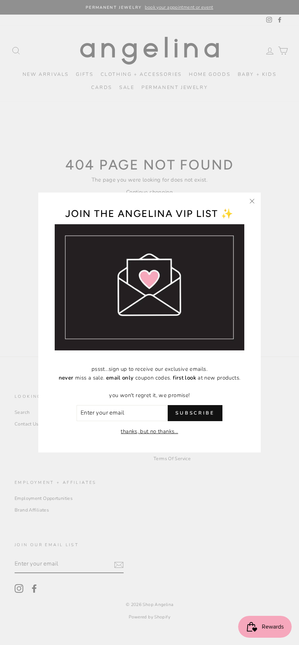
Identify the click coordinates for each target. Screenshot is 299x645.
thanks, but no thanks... (149, 431)
